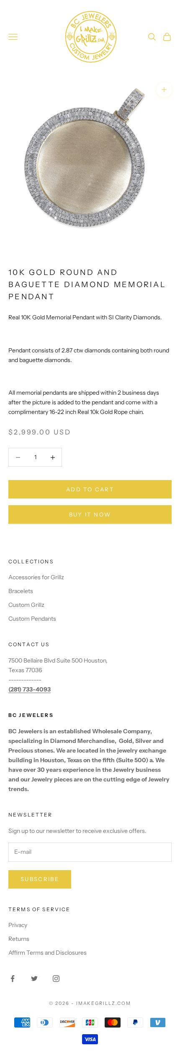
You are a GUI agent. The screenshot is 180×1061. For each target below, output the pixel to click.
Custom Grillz (26, 605)
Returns (18, 939)
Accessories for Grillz (36, 577)
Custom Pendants (32, 618)
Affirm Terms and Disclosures (47, 952)
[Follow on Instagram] (56, 978)
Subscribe (40, 879)
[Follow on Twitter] (34, 978)
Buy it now (90, 514)
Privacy (17, 925)
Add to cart (90, 489)
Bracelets (20, 591)
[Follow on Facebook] (12, 978)
